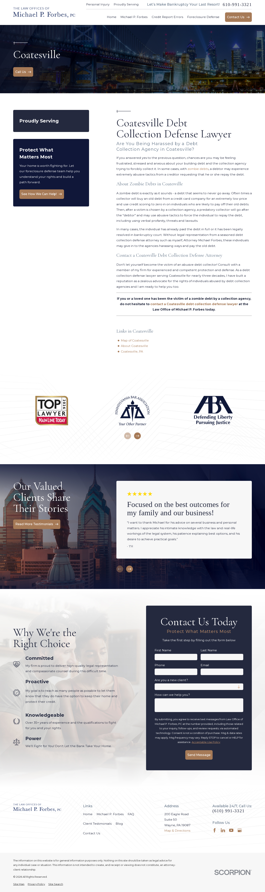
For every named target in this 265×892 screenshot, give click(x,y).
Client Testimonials (97, 823)
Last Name (209, 650)
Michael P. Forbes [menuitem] (133, 17)
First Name (163, 650)
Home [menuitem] (111, 17)
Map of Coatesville (135, 340)
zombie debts (198, 169)
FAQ (131, 814)
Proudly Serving (126, 4)
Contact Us (91, 833)
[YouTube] (231, 830)
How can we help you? (172, 695)
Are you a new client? (171, 680)
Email (205, 665)
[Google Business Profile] (239, 830)
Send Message (198, 755)
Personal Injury (98, 4)
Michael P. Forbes (110, 814)
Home (88, 814)
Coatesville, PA (132, 351)
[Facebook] (214, 830)
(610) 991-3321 (228, 811)
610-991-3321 (237, 4)
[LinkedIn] (223, 830)
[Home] (44, 12)
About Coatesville (134, 346)
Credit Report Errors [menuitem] (167, 17)
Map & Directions (177, 830)
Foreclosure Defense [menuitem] (203, 17)
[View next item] (137, 435)
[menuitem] (18, 884)
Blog (119, 823)
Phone (160, 665)
